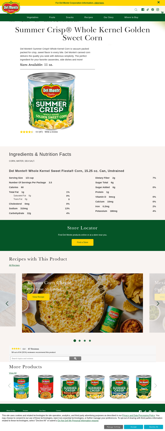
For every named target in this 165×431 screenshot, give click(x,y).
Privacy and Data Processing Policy (138, 415)
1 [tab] (74, 340)
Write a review (51, 132)
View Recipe (38, 297)
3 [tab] (85, 341)
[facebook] (142, 10)
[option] (82, 303)
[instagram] (157, 10)
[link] (32, 132)
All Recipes (14, 265)
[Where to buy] (162, 11)
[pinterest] (152, 10)
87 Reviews (34, 349)
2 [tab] (80, 341)
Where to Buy (131, 17)
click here (99, 3)
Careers (58, 410)
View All (12, 373)
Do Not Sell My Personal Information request (78, 421)
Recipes (88, 17)
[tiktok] (147, 10)
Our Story (109, 17)
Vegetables (32, 17)
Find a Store (82, 242)
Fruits (52, 17)
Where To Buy (10, 410)
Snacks (70, 17)
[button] (16, 349)
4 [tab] (90, 341)
